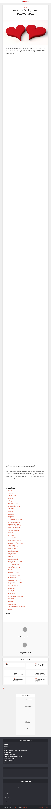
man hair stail (6, 791)
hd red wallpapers (12, 604)
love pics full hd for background (15, 561)
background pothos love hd (14, 526)
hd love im (10, 569)
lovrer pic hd (11, 535)
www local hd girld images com (10, 802)
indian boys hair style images (9, 760)
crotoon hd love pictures (13, 564)
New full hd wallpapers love (14, 542)
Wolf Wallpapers (28, 706)
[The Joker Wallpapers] (21, 723)
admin (22, 17)
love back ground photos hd (14, 540)
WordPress (23, 807)
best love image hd (12, 505)
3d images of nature (8, 752)
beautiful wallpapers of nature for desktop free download (15, 750)
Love (25, 7)
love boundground (12, 553)
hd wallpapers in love (13, 534)
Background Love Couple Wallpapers (40, 680)
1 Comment (42, 666)
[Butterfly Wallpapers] (21, 731)
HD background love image (14, 575)
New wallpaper (7, 748)
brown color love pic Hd (13, 585)
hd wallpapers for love (13, 598)
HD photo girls (7, 796)
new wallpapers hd (7, 798)
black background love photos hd (15, 587)
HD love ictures (11, 571)
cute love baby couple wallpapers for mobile (13, 756)
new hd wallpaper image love (14, 506)
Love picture (11, 532)
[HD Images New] (25, 1)
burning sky (6, 800)
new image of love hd (13, 546)
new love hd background (13, 509)
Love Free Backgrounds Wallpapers (18, 680)
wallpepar (6, 744)
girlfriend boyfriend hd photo (14, 580)
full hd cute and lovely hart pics (15, 582)
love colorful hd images (13, 558)
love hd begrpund (12, 563)
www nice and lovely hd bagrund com (16, 606)
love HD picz (10, 556)
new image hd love (12, 508)
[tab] (4, 688)
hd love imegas (11, 588)
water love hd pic (12, 537)
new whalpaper (7, 785)
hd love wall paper (12, 608)
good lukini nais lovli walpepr (14, 579)
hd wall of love (11, 603)
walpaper (6, 762)
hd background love (12, 577)
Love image (10, 497)
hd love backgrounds (13, 503)
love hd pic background (13, 530)
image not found (28, 699)
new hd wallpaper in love (13, 524)
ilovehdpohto (11, 595)
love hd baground (12, 514)
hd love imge (11, 590)
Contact (47, 807)
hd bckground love (12, 574)
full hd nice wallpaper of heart (15, 519)
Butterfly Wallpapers (27, 729)
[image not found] (21, 701)
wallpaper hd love (12, 495)
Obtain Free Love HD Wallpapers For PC (39, 665)
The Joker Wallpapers (27, 722)
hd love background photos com (15, 543)
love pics (10, 513)
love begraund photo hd (13, 551)
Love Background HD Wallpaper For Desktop (40, 673)
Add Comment (28, 17)
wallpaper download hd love (9, 754)
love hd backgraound (13, 559)
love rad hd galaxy (12, 545)
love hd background (12, 501)
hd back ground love (12, 529)
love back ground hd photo (14, 566)
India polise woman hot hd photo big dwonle (13, 787)
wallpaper (27, 807)
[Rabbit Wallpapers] (21, 716)
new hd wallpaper (7, 795)
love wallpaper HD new (13, 521)
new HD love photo (12, 517)
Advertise (43, 807)
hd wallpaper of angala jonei (14, 599)
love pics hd (10, 498)
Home (39, 807)
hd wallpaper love (12, 492)
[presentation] (4, 688)
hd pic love (10, 493)
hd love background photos (14, 572)
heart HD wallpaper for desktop (15, 596)
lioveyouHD (10, 591)
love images (10, 490)
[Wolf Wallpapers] (21, 709)
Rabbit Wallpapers (29, 714)
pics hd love (10, 511)
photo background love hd (14, 527)
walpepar (6, 746)
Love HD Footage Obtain (8, 664)
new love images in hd (13, 538)
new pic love (10, 500)
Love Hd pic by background (14, 522)
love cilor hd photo (12, 554)
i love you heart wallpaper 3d (9, 758)
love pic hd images (12, 548)
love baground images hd (14, 550)
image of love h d (12, 593)
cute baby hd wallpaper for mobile (11, 793)
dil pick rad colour (12, 583)
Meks (15, 807)
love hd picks (11, 516)
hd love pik (10, 601)
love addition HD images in (14, 567)
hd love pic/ (10, 609)
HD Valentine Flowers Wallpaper (17, 673)
